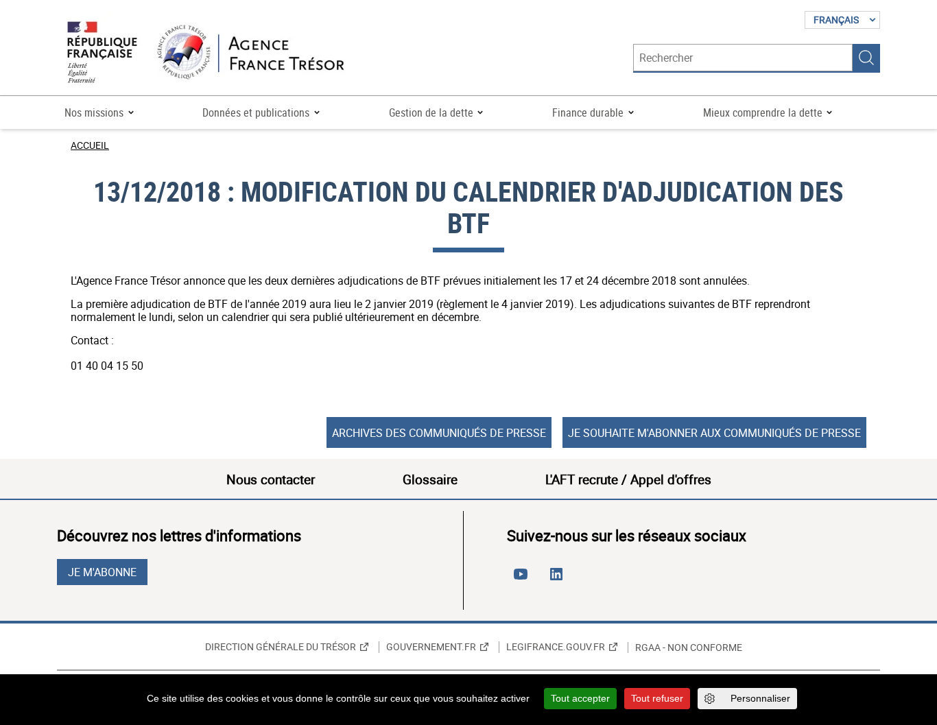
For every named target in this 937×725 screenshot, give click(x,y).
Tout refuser (657, 698)
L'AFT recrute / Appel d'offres (628, 479)
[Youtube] (523, 579)
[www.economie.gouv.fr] (102, 53)
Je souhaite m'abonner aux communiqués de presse (714, 432)
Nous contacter (270, 479)
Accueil (90, 145)
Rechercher (866, 57)
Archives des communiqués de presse (439, 432)
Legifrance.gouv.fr (555, 646)
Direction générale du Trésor (280, 646)
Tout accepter (580, 698)
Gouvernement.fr (431, 646)
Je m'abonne (102, 572)
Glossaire (430, 479)
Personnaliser (760, 698)
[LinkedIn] (559, 579)
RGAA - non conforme (688, 647)
